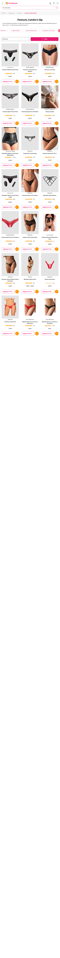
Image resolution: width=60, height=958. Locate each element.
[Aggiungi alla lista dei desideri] (17, 81)
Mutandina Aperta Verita (30, 279)
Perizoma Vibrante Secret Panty (10, 69)
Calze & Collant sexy (31, 30)
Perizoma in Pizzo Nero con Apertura (30, 70)
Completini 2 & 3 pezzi (48, 30)
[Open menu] (2, 3)
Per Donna (19, 13)
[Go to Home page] (11, 3)
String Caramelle (50, 111)
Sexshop (4, 13)
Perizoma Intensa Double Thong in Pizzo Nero (10, 280)
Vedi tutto (3, 30)
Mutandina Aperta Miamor (49, 195)
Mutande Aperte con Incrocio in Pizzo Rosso (30, 322)
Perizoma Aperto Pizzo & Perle (10, 111)
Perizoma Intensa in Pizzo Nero (30, 195)
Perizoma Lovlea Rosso (10, 321)
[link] (50, 3)
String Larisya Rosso (50, 279)
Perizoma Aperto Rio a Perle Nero (30, 111)
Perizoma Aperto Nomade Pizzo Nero (50, 238)
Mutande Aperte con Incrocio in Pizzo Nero (50, 322)
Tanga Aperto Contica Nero (30, 153)
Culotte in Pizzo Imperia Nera (30, 237)
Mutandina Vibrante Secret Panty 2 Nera (10, 196)
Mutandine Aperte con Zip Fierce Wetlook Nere (10, 154)
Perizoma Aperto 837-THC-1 (50, 153)
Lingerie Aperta (15, 30)
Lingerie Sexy (11, 13)
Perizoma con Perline (49, 69)
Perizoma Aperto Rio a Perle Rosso (10, 237)
